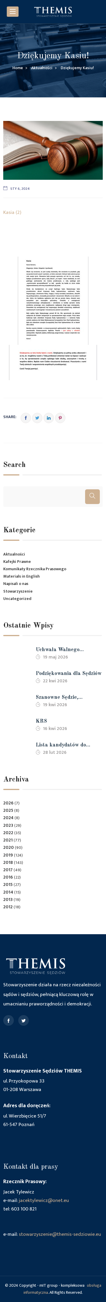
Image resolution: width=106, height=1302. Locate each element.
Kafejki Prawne (17, 561)
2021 (8, 840)
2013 (8, 900)
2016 (8, 877)
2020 (8, 848)
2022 (8, 833)
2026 (8, 803)
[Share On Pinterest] (60, 418)
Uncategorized (17, 598)
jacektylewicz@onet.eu (44, 1200)
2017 (8, 870)
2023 (8, 825)
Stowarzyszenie (18, 591)
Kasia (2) (12, 212)
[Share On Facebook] (26, 418)
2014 (8, 892)
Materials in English (21, 576)
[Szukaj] (92, 496)
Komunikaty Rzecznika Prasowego (34, 569)
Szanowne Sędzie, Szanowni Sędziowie (60, 698)
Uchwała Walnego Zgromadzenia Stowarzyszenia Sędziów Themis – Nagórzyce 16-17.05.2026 (65, 650)
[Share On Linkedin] (49, 418)
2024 (8, 818)
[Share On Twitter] (37, 418)
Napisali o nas (15, 583)
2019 (8, 855)
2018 (8, 863)
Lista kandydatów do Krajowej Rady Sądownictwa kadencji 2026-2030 (62, 745)
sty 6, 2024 (20, 189)
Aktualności (14, 554)
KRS (41, 721)
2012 (8, 907)
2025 (8, 810)
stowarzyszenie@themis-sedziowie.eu (60, 1234)
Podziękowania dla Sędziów (69, 673)
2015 (8, 885)
